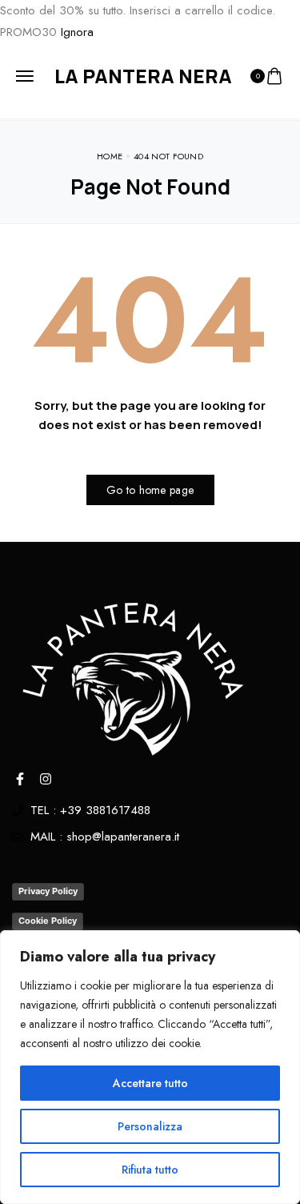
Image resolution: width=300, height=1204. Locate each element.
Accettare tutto (150, 1083)
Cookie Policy (47, 920)
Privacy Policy (48, 891)
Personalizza (150, 1126)
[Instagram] (45, 779)
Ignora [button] (77, 32)
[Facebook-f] (20, 779)
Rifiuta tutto (150, 1170)
